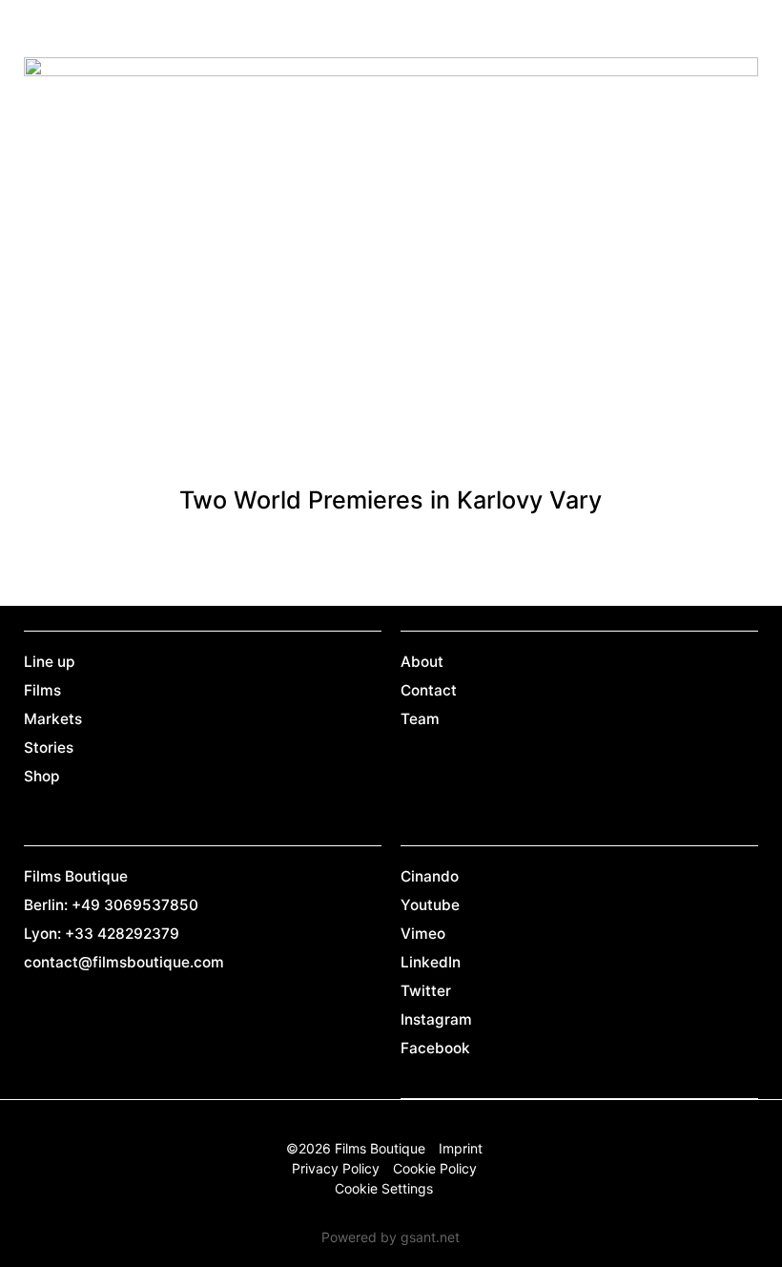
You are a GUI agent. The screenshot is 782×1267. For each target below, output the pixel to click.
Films (42, 690)
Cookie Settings (384, 1188)
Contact (429, 690)
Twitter (426, 991)
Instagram (436, 1019)
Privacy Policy (336, 1168)
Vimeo (423, 933)
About (422, 662)
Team (420, 719)
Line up (49, 662)
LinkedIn (431, 962)
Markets (53, 719)
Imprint (461, 1148)
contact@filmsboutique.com (124, 962)
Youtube (430, 905)
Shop (42, 776)
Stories (48, 747)
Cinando (430, 876)
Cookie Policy (435, 1168)
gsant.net (430, 1237)
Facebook (435, 1048)
